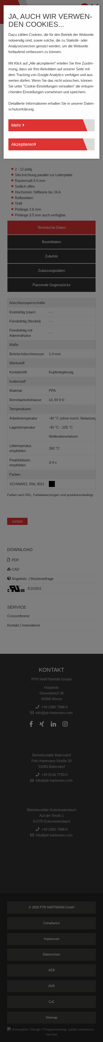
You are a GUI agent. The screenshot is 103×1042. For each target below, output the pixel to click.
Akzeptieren (22, 144)
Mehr (16, 125)
